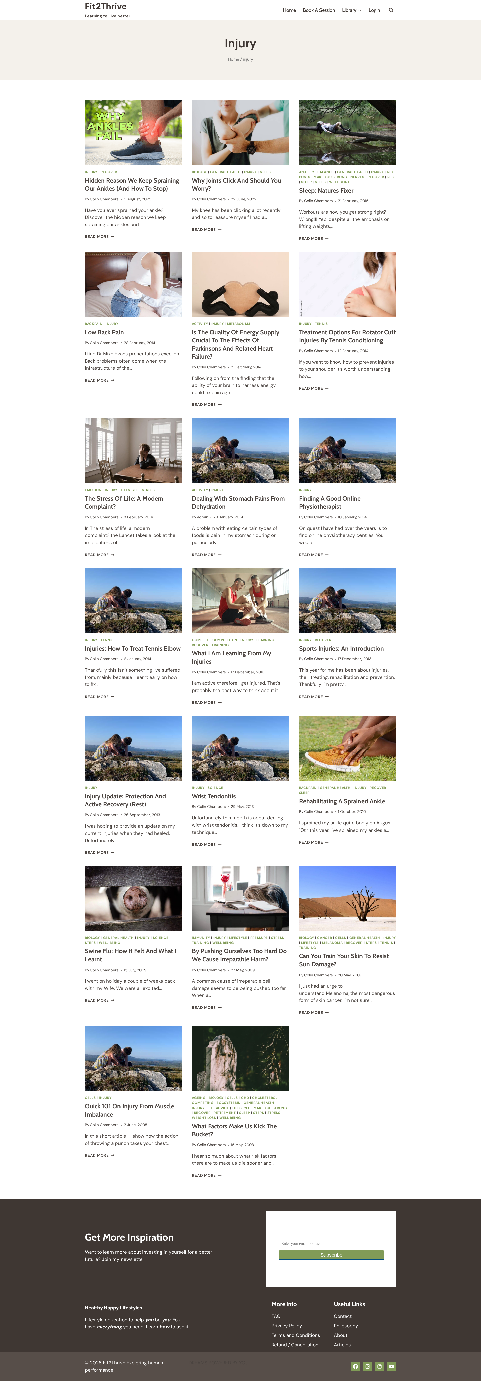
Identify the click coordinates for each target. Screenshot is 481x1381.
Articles (342, 1345)
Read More (100, 236)
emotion (93, 490)
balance (325, 172)
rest (391, 177)
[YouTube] (391, 1366)
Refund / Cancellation (295, 1345)
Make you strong (330, 177)
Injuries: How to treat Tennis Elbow (133, 648)
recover (109, 172)
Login (374, 10)
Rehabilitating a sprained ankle (342, 801)
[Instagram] (367, 1366)
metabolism (238, 324)
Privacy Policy (287, 1326)
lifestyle (130, 490)
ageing (198, 1098)
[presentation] (133, 132)
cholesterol (264, 1098)
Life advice (218, 1108)
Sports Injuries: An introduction (341, 648)
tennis (321, 324)
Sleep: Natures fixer (326, 190)
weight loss (204, 1118)
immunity (201, 938)
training (220, 645)
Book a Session (319, 10)
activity (200, 324)
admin (202, 517)
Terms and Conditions (296, 1335)
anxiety (306, 172)
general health (225, 172)
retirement (225, 1113)
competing (202, 1103)
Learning (265, 640)
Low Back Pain (104, 332)
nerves (357, 177)
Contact (343, 1316)
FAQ (276, 1316)
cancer (324, 938)
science (215, 788)
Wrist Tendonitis (214, 796)
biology (199, 172)
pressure (259, 938)
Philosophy (346, 1326)
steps (265, 172)
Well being (340, 182)
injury (91, 172)
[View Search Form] (391, 10)
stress (148, 490)
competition (224, 640)
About (340, 1335)
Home (289, 10)
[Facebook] (355, 1366)
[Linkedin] (379, 1366)
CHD (245, 1098)
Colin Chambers (104, 199)
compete (200, 640)
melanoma (332, 943)
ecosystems (228, 1103)
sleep (306, 182)
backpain (93, 324)
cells (340, 938)
